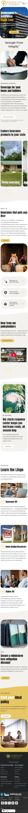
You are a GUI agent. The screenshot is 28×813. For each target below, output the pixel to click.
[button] (9, 193)
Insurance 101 (11, 501)
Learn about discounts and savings (13, 303)
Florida (2, 767)
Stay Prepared (8, 446)
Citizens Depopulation (6, 783)
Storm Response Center (20, 783)
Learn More (5, 240)
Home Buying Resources (16, 546)
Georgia (3, 769)
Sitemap (25, 797)
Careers (17, 771)
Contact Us (17, 774)
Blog (2, 785)
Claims (17, 777)
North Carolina (4, 774)
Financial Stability (19, 767)
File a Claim (17, 779)
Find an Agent (14, 32)
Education (4, 777)
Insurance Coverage (7, 765)
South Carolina (4, 771)
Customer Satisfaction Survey (20, 786)
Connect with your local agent (14, 292)
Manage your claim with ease (14, 281)
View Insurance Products (8, 116)
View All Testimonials (7, 340)
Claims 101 (10, 591)
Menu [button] (26, 3)
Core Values (18, 769)
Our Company (19, 765)
